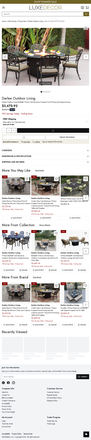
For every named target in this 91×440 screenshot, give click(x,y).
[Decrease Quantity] (4, 130)
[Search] (86, 14)
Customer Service (53, 392)
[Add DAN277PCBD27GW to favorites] (85, 285)
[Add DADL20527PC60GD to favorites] (27, 178)
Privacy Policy (6, 406)
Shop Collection (44, 225)
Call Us (37, 142)
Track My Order (7, 424)
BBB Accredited (7, 398)
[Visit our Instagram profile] (13, 382)
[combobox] (42, 14)
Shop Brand (37, 277)
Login (4, 421)
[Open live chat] (86, 434)
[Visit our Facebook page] (8, 382)
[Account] (82, 7)
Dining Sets (22, 21)
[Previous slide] (5, 57)
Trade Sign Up (52, 421)
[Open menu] (3, 7)
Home (4, 21)
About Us (5, 392)
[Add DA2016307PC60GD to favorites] (56, 178)
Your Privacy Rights (8, 412)
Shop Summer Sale (45, 2)
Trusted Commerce (8, 400)
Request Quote (52, 395)
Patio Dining (12, 21)
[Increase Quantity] (13, 130)
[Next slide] (86, 57)
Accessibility (6, 403)
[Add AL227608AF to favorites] (85, 178)
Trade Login (51, 424)
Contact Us (5, 395)
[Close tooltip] (87, 427)
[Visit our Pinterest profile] (3, 382)
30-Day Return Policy (54, 398)
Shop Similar (39, 170)
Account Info (6, 426)
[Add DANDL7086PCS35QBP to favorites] (85, 233)
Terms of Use (6, 409)
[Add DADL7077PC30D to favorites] (27, 233)
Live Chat (26, 142)
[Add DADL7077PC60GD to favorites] (85, 27)
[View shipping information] (45, 122)
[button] (87, 7)
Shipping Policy (52, 400)
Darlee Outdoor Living (35, 21)
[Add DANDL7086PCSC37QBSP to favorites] (56, 233)
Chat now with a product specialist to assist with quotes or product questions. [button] (69, 428)
